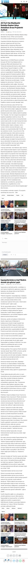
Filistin (3, 508)
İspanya (3, 511)
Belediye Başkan (10, 195)
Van (22, 195)
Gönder (5, 254)
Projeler (17, 195)
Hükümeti (20, 508)
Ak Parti (3, 195)
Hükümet (13, 508)
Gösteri (8, 508)
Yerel (3, 198)
